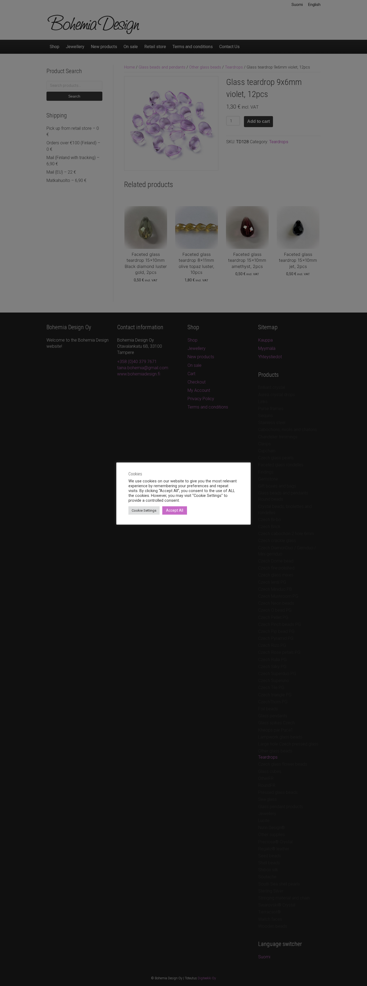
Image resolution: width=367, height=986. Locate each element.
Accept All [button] (174, 510)
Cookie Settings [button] (144, 510)
